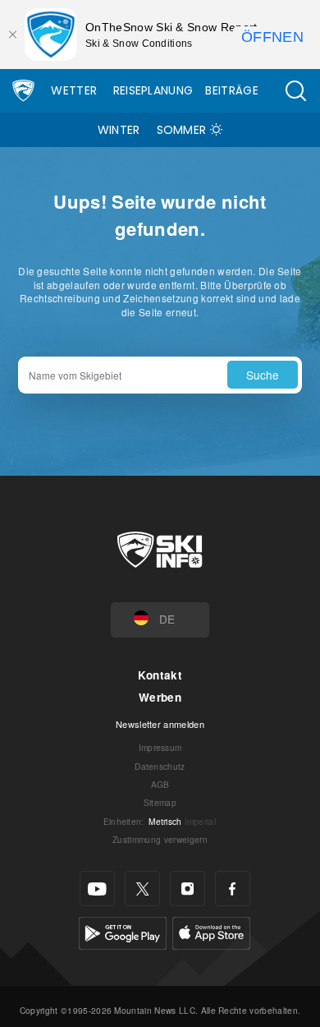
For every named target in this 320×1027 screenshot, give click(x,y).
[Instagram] (187, 888)
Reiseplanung (153, 90)
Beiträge (231, 90)
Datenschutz (160, 766)
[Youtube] (97, 888)
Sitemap (160, 802)
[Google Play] (123, 931)
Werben (160, 697)
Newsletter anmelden (160, 723)
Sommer (182, 130)
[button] (295, 91)
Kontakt (160, 675)
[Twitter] (142, 888)
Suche (262, 374)
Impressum (160, 747)
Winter (119, 130)
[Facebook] (232, 888)
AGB (160, 784)
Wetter (74, 90)
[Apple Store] (211, 931)
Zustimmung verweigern (160, 839)
